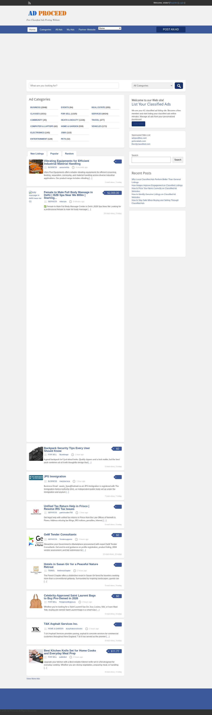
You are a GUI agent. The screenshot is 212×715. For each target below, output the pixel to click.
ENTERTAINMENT (38, 139)
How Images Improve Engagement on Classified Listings (157, 185)
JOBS (63, 132)
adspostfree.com (139, 138)
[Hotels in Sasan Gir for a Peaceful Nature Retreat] (36, 576)
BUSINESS (35, 107)
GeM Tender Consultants (60, 534)
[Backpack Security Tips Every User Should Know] (36, 460)
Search (135, 155)
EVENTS (65, 107)
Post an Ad (171, 29)
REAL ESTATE (98, 107)
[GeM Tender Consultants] (36, 546)
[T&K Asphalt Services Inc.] (36, 636)
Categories (45, 29)
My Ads (70, 29)
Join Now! (138, 124)
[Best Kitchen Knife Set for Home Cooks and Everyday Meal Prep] (36, 662)
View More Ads (33, 679)
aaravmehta (64, 167)
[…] (90, 178)
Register (173, 3)
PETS (63, 139)
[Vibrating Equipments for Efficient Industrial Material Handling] (36, 173)
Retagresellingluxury (67, 602)
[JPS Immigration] (36, 479)
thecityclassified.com (141, 144)
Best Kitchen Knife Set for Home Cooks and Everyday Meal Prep (70, 652)
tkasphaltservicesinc (74, 629)
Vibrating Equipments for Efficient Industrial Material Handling (66, 162)
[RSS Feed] (29, 2)
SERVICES (97, 114)
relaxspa (62, 201)
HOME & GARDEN (69, 126)
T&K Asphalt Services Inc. (61, 623)
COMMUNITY (36, 120)
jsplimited (63, 657)
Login (181, 3)
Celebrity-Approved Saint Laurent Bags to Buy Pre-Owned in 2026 (70, 597)
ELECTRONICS (37, 132)
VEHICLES (97, 126)
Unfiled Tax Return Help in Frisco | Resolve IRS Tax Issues (66, 508)
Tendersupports (65, 539)
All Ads (58, 29)
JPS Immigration (55, 476)
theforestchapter (64, 571)
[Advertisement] (106, 56)
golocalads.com (139, 141)
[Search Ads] (179, 85)
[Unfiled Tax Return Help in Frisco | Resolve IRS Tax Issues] (36, 518)
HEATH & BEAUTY (70, 120)
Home (32, 29)
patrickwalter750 (66, 513)
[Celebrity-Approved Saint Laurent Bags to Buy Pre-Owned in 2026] (36, 607)
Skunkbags (63, 454)
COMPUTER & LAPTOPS (41, 126)
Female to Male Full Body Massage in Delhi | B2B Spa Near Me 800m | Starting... (68, 195)
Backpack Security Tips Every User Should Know (67, 450)
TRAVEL (95, 120)
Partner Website (87, 29)
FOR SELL (66, 114)
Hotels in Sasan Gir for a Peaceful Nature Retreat (71, 566)
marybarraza (64, 481)
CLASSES (35, 114)
